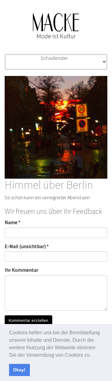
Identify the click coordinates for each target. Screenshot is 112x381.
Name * (13, 222)
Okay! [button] (19, 369)
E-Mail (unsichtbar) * (27, 246)
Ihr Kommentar (21, 270)
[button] (93, 355)
